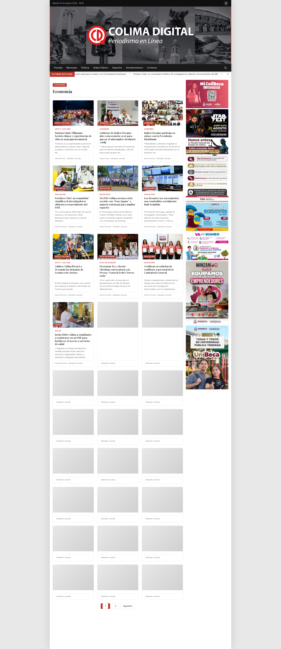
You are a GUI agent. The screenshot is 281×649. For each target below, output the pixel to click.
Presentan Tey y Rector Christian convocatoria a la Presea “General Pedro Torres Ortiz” (117, 271)
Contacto (152, 67)
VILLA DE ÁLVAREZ (108, 263)
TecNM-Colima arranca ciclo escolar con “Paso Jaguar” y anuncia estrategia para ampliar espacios (117, 203)
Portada (58, 67)
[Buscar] (225, 68)
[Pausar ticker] (228, 74)
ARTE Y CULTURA (63, 129)
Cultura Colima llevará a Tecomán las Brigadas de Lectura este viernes (69, 269)
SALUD (58, 331)
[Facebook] (226, 3)
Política (85, 67)
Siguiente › (128, 606)
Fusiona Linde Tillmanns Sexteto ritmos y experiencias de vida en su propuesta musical (73, 136)
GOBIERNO (104, 129)
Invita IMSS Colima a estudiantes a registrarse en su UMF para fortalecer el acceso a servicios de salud (73, 339)
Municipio (72, 67)
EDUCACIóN (60, 194)
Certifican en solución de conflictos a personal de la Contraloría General (159, 269)
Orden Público (100, 67)
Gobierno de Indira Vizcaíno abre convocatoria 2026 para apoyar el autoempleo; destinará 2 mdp (118, 137)
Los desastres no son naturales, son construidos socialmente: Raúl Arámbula (161, 201)
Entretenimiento (134, 67)
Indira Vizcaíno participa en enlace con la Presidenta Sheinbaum (159, 136)
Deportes (117, 67)
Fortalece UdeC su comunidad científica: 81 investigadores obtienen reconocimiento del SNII (129, 74)
